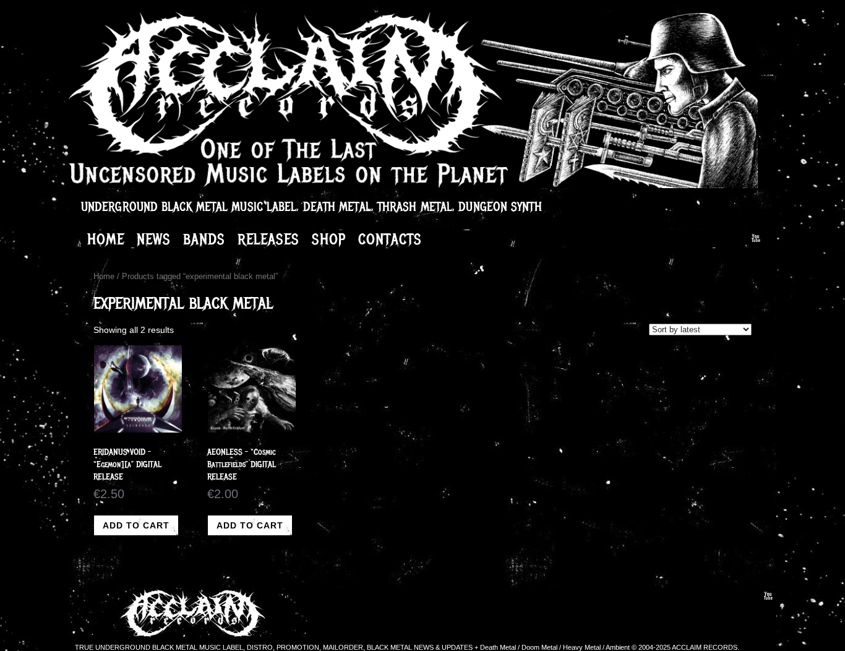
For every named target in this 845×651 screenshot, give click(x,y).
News (154, 239)
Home (105, 239)
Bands (204, 239)
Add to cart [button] (136, 525)
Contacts (390, 239)
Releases (268, 239)
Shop (329, 239)
